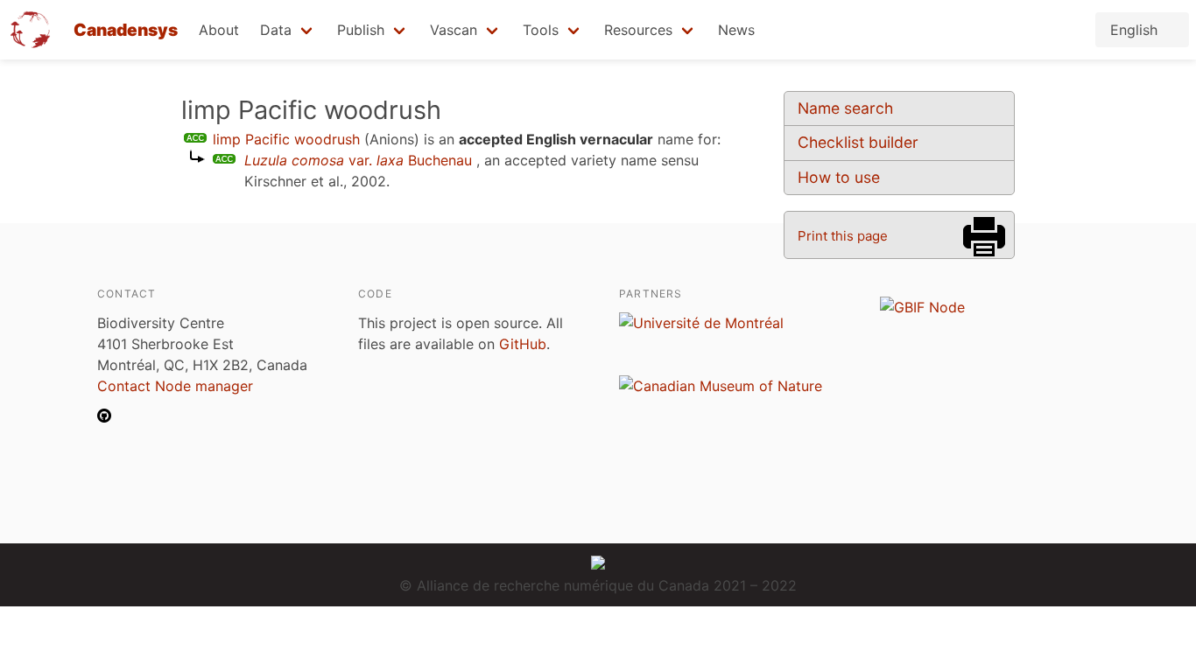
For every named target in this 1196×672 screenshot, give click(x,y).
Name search (845, 108)
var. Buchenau (358, 160)
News (736, 29)
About (219, 29)
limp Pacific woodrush (286, 139)
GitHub (522, 344)
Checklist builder (858, 142)
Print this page (843, 236)
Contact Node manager (175, 386)
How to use (839, 177)
